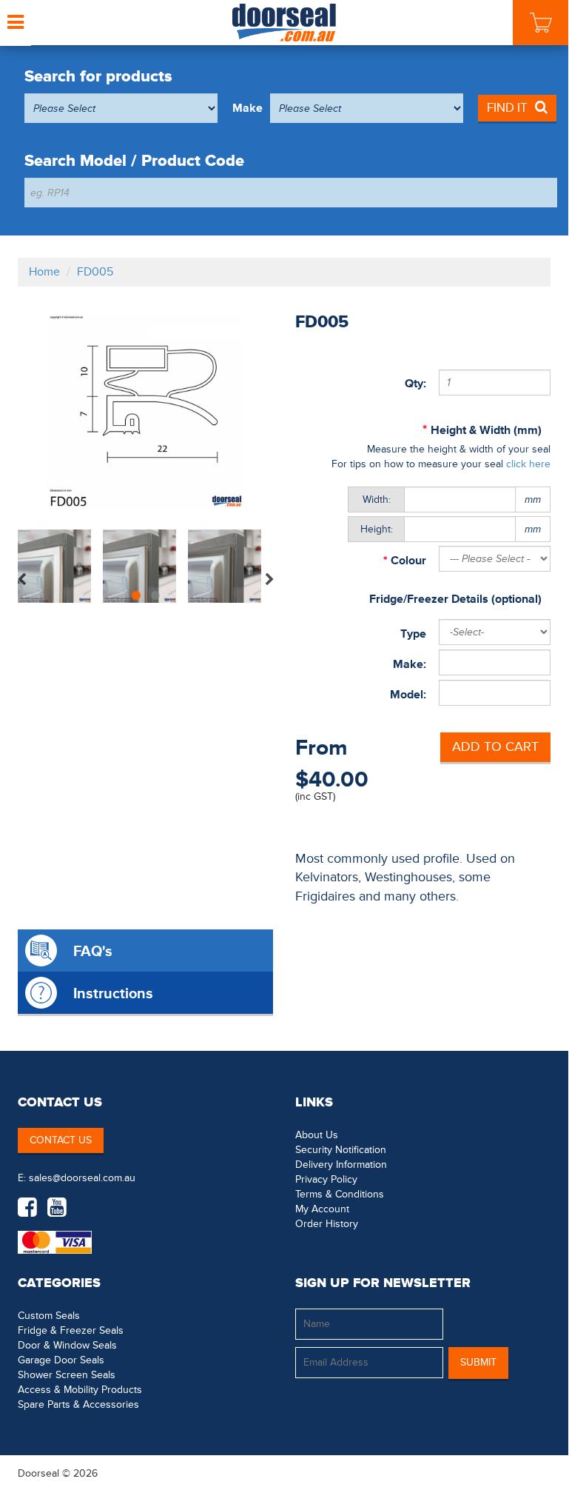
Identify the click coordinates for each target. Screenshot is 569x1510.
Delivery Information (341, 1164)
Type (413, 634)
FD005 (95, 271)
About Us (316, 1135)
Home (44, 271)
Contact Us (61, 1140)
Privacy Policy (326, 1179)
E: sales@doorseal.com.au (76, 1178)
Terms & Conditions (339, 1194)
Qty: (415, 383)
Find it (507, 108)
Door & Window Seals (67, 1345)
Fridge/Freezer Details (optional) (455, 599)
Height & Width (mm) (486, 430)
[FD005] (145, 411)
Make (247, 108)
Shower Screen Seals (66, 1375)
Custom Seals (49, 1315)
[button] (521, 1472)
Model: (408, 694)
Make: (409, 664)
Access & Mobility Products (80, 1389)
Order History (326, 1223)
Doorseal (38, 1473)
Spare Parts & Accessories (78, 1404)
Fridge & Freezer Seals (71, 1330)
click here (528, 464)
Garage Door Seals (61, 1360)
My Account (322, 1209)
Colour (407, 560)
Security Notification (340, 1149)
